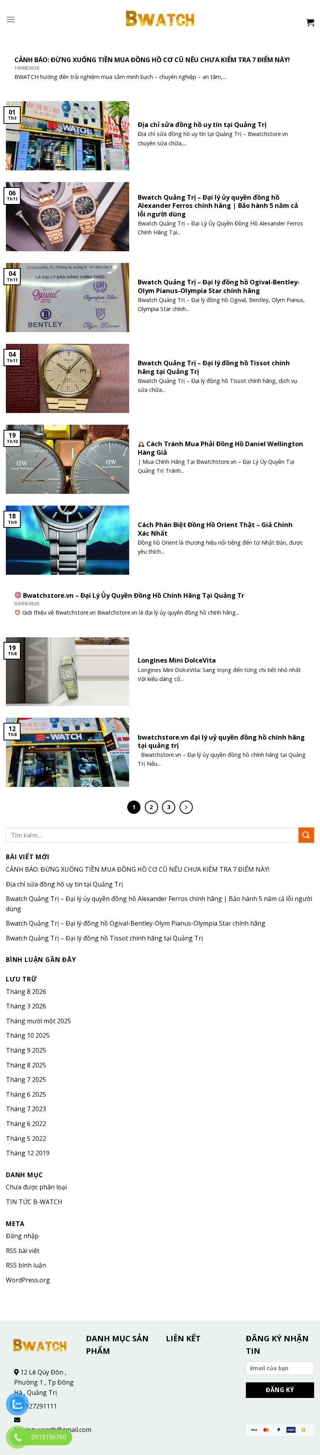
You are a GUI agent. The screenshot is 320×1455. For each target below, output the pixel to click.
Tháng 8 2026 (26, 991)
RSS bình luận (26, 1265)
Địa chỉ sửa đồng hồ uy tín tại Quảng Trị (64, 884)
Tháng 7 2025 (26, 1079)
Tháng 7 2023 (26, 1109)
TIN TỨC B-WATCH (34, 1202)
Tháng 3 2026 (26, 1006)
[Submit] (306, 835)
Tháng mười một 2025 (38, 1021)
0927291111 (39, 1406)
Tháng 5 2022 (26, 1138)
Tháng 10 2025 (28, 1035)
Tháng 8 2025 (26, 1065)
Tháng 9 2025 (26, 1050)
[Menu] (10, 19)
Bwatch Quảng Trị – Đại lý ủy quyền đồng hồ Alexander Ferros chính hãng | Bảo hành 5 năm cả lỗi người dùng (159, 903)
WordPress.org (28, 1280)
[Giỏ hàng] (310, 22)
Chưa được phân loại (36, 1187)
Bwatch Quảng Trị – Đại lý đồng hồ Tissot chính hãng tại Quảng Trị (104, 938)
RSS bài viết (22, 1250)
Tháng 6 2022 (26, 1123)
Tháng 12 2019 (28, 1153)
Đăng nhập (22, 1236)
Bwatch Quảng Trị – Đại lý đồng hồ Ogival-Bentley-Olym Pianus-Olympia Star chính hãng (135, 923)
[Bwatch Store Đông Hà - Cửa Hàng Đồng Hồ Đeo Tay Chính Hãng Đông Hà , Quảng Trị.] (160, 19)
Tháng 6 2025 (26, 1094)
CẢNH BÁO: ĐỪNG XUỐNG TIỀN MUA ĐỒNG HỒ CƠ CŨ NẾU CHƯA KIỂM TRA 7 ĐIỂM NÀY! (137, 869)
